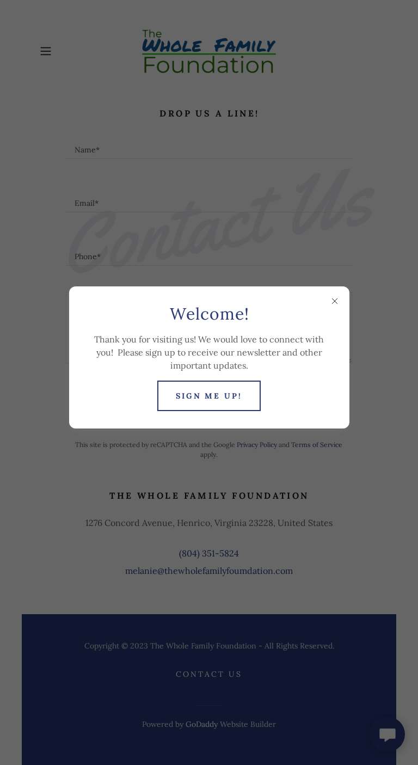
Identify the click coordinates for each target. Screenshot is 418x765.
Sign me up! (209, 396)
